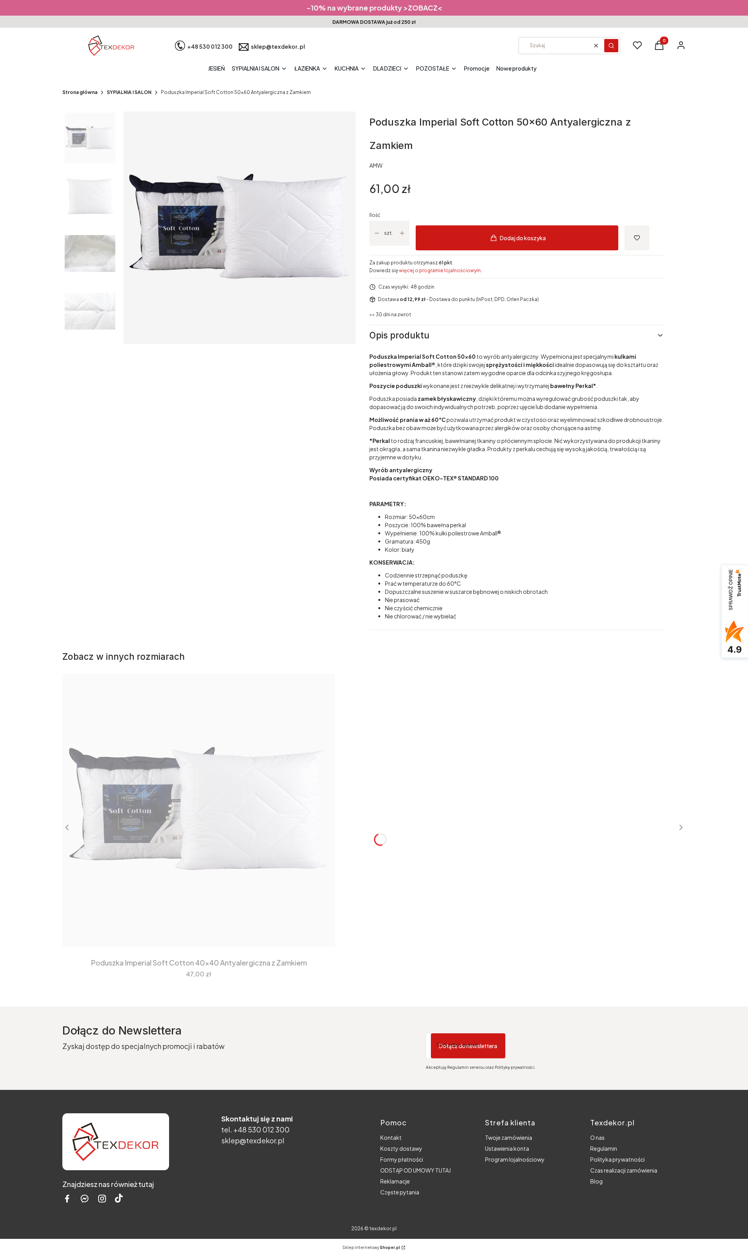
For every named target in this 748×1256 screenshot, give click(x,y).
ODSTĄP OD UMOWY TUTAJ (415, 1170)
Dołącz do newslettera (468, 1045)
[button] (611, 45)
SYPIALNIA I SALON (129, 92)
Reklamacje (395, 1181)
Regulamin (603, 1148)
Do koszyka (193, 932)
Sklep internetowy (371, 1247)
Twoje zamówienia (508, 1137)
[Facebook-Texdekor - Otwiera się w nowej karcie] (67, 1198)
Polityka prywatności (617, 1159)
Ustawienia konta (507, 1148)
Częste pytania (399, 1192)
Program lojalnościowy (515, 1159)
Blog (596, 1181)
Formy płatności (401, 1159)
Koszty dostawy (401, 1148)
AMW (376, 165)
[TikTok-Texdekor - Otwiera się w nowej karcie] (119, 1198)
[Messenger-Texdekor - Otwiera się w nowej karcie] (84, 1198)
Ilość (374, 215)
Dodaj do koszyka (523, 237)
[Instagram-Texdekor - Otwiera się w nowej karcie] (102, 1198)
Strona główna (79, 92)
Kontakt (391, 1137)
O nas (597, 1137)
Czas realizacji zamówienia (623, 1170)
